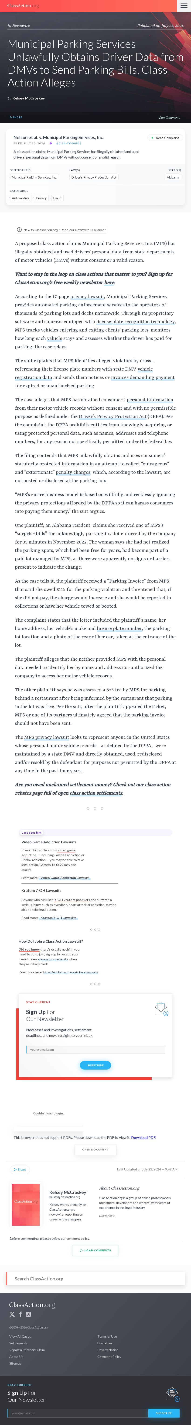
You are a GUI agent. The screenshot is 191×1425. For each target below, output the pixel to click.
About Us (16, 1357)
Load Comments (97, 1250)
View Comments (169, 117)
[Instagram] (28, 1315)
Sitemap (15, 1363)
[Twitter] (12, 1315)
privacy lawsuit (87, 297)
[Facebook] (20, 1315)
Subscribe (95, 1065)
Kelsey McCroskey (29, 98)
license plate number (119, 629)
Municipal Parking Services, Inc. (34, 177)
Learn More (106, 1215)
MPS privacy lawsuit (46, 737)
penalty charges (73, 472)
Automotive (20, 198)
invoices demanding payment (143, 378)
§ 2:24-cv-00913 (69, 143)
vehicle (54, 338)
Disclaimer (104, 1343)
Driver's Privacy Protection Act (94, 177)
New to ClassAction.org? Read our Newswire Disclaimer (64, 230)
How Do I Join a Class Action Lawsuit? (70, 972)
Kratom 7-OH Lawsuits (58, 918)
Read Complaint (165, 137)
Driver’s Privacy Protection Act (113, 417)
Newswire (21, 25)
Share (17, 117)
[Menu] (184, 6)
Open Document (95, 1149)
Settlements (18, 1343)
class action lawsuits (53, 959)
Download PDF (143, 1137)
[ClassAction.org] (88, 6)
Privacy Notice (107, 1350)
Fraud (57, 198)
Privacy (41, 198)
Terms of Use (107, 1336)
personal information (150, 400)
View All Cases (20, 1336)
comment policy (77, 1238)
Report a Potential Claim (27, 1350)
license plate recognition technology (135, 322)
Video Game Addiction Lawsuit (65, 878)
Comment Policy (109, 1357)
